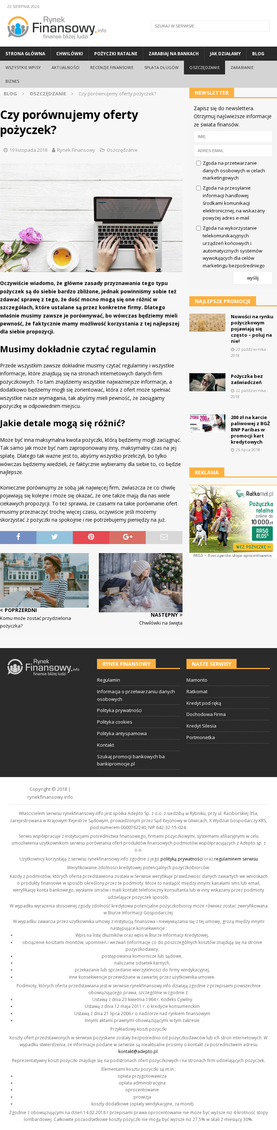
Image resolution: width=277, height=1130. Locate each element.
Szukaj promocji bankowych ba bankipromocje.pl (131, 760)
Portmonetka (200, 737)
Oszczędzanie (204, 67)
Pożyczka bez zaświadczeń (247, 379)
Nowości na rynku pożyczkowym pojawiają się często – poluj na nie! (252, 328)
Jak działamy (225, 54)
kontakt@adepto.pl (138, 1051)
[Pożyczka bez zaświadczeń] (207, 382)
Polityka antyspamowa (122, 733)
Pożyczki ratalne (115, 54)
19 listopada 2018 (28, 150)
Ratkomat (196, 691)
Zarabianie (242, 67)
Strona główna (25, 54)
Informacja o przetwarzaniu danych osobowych (136, 695)
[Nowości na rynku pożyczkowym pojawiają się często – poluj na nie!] (207, 323)
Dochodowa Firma (206, 714)
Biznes (12, 81)
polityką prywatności (182, 859)
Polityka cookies (114, 722)
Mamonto (196, 680)
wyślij (253, 278)
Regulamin (108, 680)
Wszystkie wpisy (23, 67)
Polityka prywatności (119, 710)
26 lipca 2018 (248, 449)
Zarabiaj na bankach (174, 54)
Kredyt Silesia (201, 726)
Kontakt (105, 745)
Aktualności (65, 67)
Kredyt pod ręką (203, 703)
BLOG (10, 93)
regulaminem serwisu (236, 859)
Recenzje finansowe (111, 67)
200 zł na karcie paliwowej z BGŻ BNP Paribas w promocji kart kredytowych (250, 429)
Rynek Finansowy (76, 150)
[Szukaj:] (210, 26)
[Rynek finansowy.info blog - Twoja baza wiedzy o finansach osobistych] (57, 42)
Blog (258, 54)
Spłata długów (161, 67)
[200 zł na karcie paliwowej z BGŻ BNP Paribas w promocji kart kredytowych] (207, 423)
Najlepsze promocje (223, 301)
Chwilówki (69, 54)
